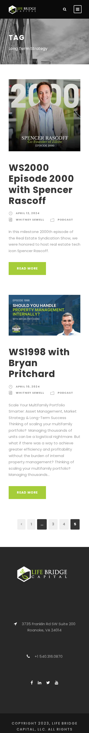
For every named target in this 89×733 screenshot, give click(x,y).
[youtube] (56, 683)
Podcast (65, 220)
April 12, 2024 (28, 213)
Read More (27, 268)
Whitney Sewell (30, 220)
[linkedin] (39, 683)
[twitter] (48, 683)
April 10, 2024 (28, 386)
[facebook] (32, 683)
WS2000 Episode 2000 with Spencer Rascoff (41, 184)
